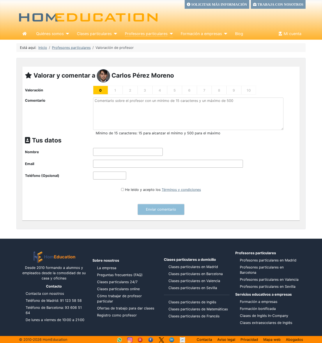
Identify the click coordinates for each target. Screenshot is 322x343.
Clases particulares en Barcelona (195, 274)
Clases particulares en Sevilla (192, 288)
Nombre (32, 152)
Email (29, 164)
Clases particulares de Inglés (192, 302)
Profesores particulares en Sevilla (267, 286)
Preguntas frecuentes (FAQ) (120, 275)
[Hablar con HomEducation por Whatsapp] (119, 339)
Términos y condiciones (181, 189)
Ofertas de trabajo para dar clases (125, 308)
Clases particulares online (118, 289)
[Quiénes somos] (66, 33)
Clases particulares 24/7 (117, 282)
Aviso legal (226, 339)
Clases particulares (94, 33)
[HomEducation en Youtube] (140, 339)
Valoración (34, 90)
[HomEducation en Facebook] (151, 339)
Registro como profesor (117, 315)
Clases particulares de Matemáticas (198, 309)
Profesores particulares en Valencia (269, 279)
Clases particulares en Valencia (194, 281)
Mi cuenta (292, 33)
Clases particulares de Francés (193, 316)
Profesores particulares (146, 33)
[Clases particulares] (114, 33)
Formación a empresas (201, 33)
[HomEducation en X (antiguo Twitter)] (161, 339)
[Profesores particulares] (170, 33)
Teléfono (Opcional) (42, 175)
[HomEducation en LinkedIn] (172, 339)
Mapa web (272, 339)
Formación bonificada (258, 308)
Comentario (35, 100)
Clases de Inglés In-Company (264, 315)
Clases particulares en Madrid (193, 267)
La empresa (106, 268)
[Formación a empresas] (224, 33)
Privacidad (249, 339)
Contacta (204, 339)
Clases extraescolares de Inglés (266, 322)
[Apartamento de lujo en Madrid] (182, 339)
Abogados (294, 339)
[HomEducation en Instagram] (130, 339)
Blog (239, 33)
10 (249, 90)
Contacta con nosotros (45, 293)
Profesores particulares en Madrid (268, 260)
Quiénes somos (50, 33)
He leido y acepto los (163, 189)
